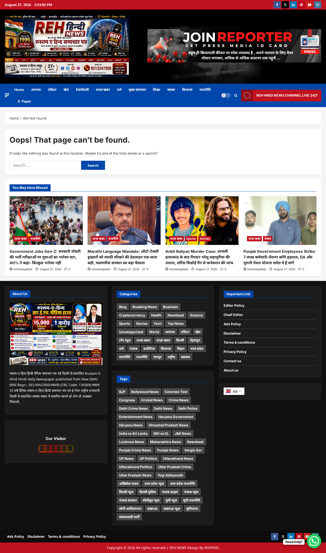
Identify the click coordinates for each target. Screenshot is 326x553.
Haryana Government (175, 417)
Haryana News (131, 425)
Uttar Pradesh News (135, 475)
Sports (191, 239)
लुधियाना (192, 508)
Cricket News (152, 400)
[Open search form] (235, 95)
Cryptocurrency (132, 315)
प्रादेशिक (149, 348)
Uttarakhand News (178, 458)
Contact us (232, 361)
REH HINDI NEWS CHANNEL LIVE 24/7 (287, 95)
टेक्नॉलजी (82, 90)
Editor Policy (234, 305)
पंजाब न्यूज (191, 492)
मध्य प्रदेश (197, 348)
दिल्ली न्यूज (126, 492)
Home (19, 90)
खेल (66, 90)
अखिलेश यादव (128, 483)
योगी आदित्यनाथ (130, 508)
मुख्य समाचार (137, 90)
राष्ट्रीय (171, 357)
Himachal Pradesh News (168, 425)
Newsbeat (176, 315)
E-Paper (24, 101)
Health (156, 315)
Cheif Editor (233, 315)
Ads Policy (232, 324)
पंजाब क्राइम (170, 492)
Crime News (179, 400)
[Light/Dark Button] (226, 95)
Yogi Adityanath (170, 475)
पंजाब (267, 239)
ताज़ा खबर (163, 340)
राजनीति (205, 90)
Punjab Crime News (135, 450)
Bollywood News (145, 392)
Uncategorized (131, 332)
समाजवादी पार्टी (129, 517)
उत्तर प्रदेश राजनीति (182, 483)
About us (231, 370)
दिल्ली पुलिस (147, 492)
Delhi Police (187, 408)
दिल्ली (180, 340)
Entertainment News (135, 417)
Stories (205, 239)
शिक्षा (156, 90)
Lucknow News (131, 442)
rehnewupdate (22, 269)
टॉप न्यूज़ (125, 340)
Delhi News (163, 408)
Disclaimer (232, 333)
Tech (158, 323)
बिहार (180, 348)
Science (196, 315)
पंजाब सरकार (128, 500)
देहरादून (195, 340)
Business (170, 307)
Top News (176, 323)
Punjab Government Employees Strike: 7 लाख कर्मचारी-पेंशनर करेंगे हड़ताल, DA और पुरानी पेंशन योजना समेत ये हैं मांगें (279, 257)
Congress (127, 400)
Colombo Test (176, 392)
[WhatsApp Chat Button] (314, 541)
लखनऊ (152, 508)
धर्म (119, 90)
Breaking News (144, 307)
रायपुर (157, 357)
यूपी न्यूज (171, 500)
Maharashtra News (165, 442)
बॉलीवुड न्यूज (151, 500)
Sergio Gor (193, 450)
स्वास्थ (171, 90)
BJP (122, 392)
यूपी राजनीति (191, 500)
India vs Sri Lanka (133, 433)
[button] (7, 95)
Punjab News (168, 450)
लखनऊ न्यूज (171, 508)
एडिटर (52, 90)
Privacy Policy (235, 352)
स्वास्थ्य (185, 357)
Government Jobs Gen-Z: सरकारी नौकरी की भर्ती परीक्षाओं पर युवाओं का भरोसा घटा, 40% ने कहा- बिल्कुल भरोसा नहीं (45, 257)
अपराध (36, 90)
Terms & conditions (239, 342)
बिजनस (187, 90)
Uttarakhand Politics (135, 467)
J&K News (183, 433)
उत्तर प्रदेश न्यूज (154, 483)
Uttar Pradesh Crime (174, 467)
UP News (126, 458)
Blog (122, 307)
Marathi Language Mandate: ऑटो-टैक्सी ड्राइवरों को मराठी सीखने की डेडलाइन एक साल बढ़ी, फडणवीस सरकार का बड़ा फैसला (123, 257)
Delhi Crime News (133, 408)
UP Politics (148, 458)
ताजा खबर (103, 90)
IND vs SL (161, 433)
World (154, 332)
